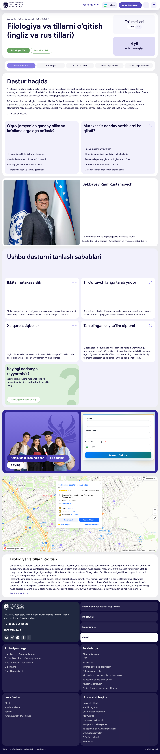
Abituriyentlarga (15, 648)
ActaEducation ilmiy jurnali (18, 716)
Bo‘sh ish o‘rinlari (91, 737)
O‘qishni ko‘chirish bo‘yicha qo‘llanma (23, 658)
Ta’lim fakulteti (41, 19)
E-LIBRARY (88, 662)
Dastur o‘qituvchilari (109, 65)
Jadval (85, 637)
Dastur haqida (21, 65)
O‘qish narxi (10, 666)
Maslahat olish (41, 50)
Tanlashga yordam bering (24, 399)
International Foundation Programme (101, 606)
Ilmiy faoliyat (13, 697)
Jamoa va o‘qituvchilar (94, 720)
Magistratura (89, 627)
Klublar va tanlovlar (92, 684)
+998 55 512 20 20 (90, 5)
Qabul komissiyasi (14, 671)
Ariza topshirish (130, 5)
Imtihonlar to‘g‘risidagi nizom (97, 666)
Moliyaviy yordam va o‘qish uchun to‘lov (102, 675)
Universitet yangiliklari (94, 711)
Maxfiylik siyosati (151, 749)
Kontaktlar (88, 741)
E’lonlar (8, 703)
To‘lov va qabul (80, 65)
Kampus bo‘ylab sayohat (95, 724)
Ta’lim (20, 19)
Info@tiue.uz (12, 630)
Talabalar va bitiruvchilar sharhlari (99, 728)
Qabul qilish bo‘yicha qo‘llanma (20, 654)
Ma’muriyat (88, 716)
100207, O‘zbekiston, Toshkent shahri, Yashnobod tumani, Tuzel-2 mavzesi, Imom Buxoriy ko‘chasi (36, 616)
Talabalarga (90, 648)
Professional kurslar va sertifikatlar (100, 688)
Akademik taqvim (91, 654)
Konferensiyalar (12, 707)
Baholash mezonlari (92, 671)
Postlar (8, 711)
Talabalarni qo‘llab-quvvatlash (97, 679)
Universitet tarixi (91, 703)
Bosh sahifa (11, 19)
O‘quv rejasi (50, 65)
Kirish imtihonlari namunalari (19, 662)
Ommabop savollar (92, 733)
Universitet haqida (95, 697)
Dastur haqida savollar (139, 65)
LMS (85, 658)
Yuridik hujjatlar (90, 707)
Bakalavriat (29, 19)
